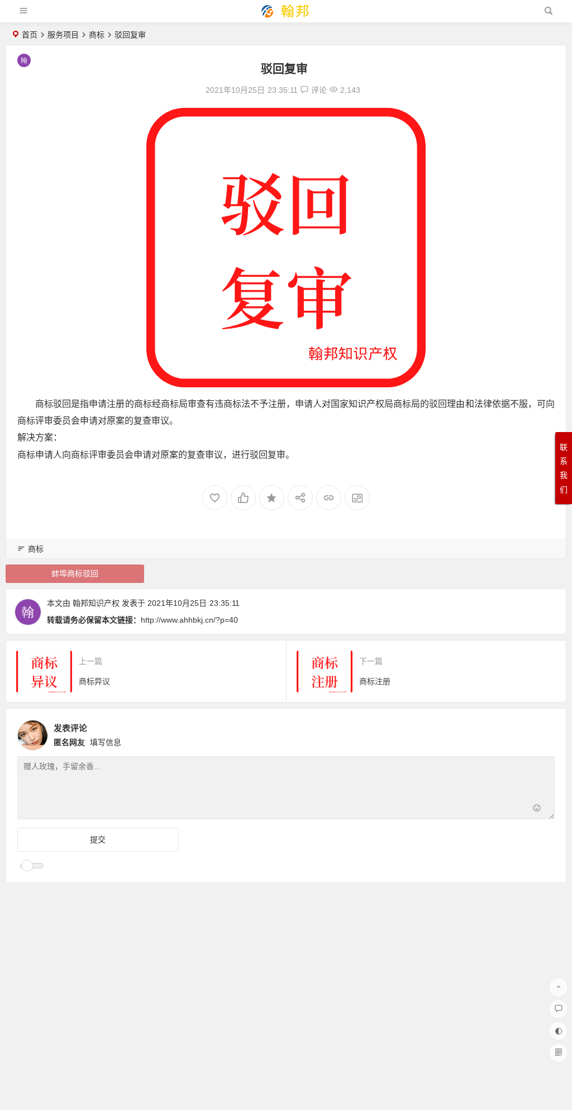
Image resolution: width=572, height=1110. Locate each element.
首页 (29, 34)
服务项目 (63, 34)
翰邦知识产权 (96, 603)
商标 (96, 34)
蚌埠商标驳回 (74, 573)
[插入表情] (537, 809)
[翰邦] (285, 15)
